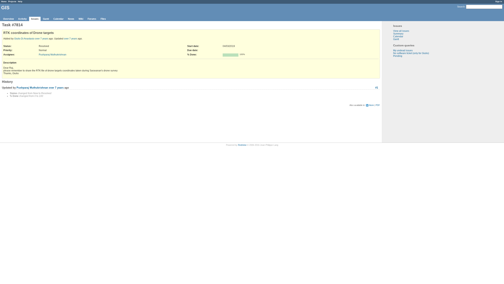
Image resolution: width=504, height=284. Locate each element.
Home (4, 1)
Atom (371, 105)
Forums (92, 19)
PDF (378, 105)
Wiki (81, 19)
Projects (12, 1)
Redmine (242, 145)
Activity (22, 19)
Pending (397, 56)
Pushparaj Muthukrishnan (52, 54)
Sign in (498, 1)
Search (461, 6)
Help (20, 1)
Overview (8, 19)
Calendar (58, 19)
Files (103, 19)
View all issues (401, 31)
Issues (35, 19)
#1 (376, 87)
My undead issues (403, 50)
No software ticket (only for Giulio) (411, 53)
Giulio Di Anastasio (24, 38)
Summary (398, 33)
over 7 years (41, 38)
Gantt (46, 19)
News (71, 19)
